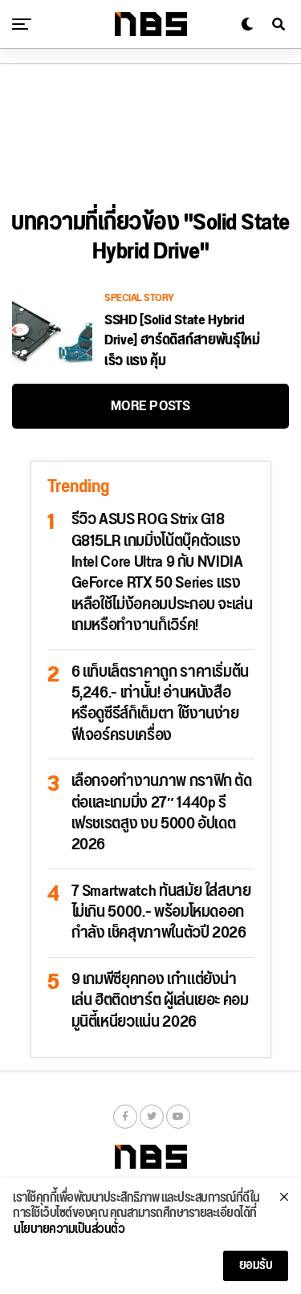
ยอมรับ (256, 1265)
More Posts (150, 406)
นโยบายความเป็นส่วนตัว (69, 1230)
